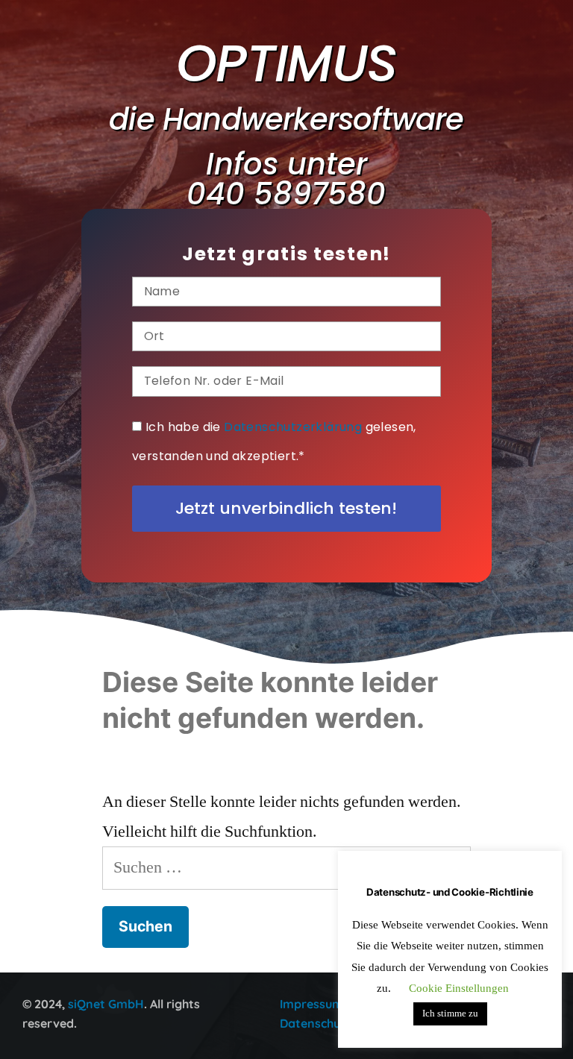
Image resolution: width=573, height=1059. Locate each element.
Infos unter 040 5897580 (286, 179)
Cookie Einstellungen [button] (459, 988)
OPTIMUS (286, 63)
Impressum (311, 1003)
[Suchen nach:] (286, 867)
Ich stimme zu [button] (450, 1013)
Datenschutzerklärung (293, 427)
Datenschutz (315, 1023)
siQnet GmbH (106, 1003)
